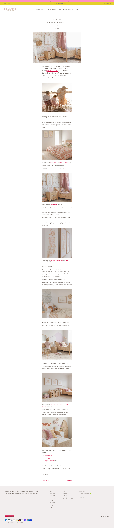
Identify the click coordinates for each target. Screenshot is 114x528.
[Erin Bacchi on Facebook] (101, 516)
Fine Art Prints (43, 9)
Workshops (65, 9)
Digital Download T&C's (68, 499)
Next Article (69, 480)
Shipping (65, 495)
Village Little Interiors (49, 457)
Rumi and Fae (47, 458)
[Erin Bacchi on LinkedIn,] (9, 3)
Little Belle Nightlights (49, 460)
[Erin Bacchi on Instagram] (5, 3)
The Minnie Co (48, 462)
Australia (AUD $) (107, 3)
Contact (77, 9)
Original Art (54, 9)
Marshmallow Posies (63, 162)
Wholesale (65, 493)
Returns (65, 497)
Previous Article (45, 480)
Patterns (59, 9)
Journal (73, 9)
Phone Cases (38, 9)
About (69, 9)
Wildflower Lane (59, 260)
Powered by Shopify (19, 522)
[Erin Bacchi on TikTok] (6, 3)
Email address (82, 495)
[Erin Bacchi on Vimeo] (8, 3)
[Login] (108, 9)
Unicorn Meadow (53, 162)
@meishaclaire (52, 71)
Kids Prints (49, 9)
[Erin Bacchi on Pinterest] (4, 3)
